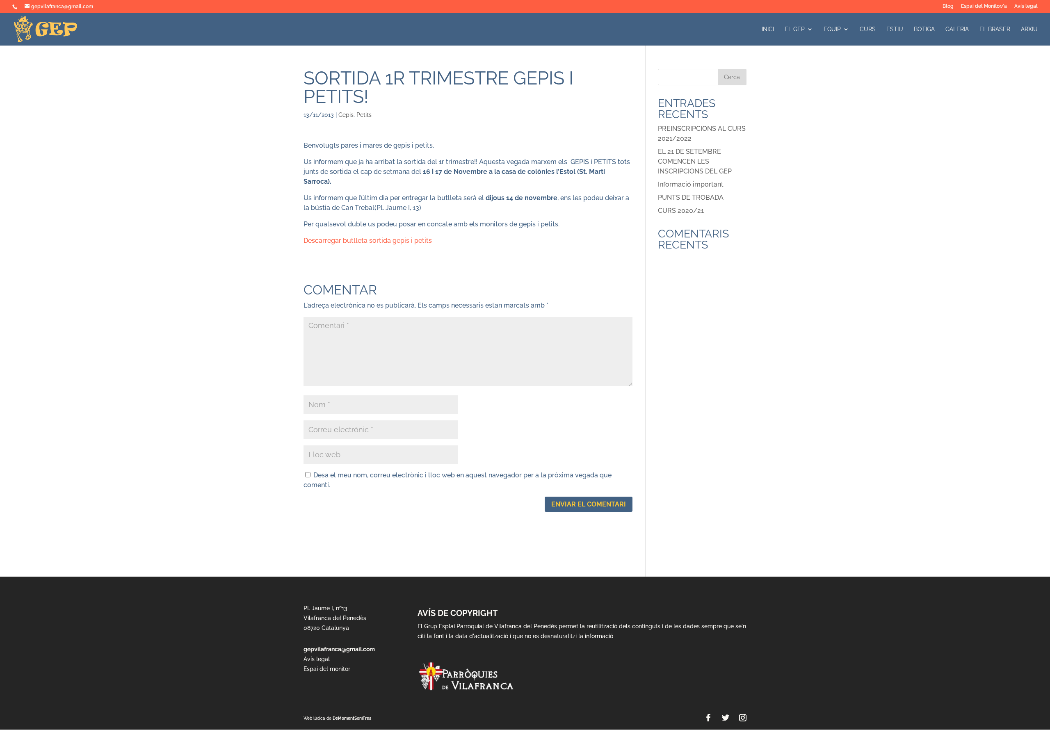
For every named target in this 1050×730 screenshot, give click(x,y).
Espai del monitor (327, 669)
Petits (364, 115)
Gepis (346, 115)
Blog (948, 6)
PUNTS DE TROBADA (691, 197)
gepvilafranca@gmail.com (339, 649)
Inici (768, 29)
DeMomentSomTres (352, 718)
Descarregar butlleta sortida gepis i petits (368, 240)
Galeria (957, 29)
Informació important (691, 184)
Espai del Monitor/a (984, 6)
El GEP (795, 29)
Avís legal (1026, 6)
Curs (868, 29)
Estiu (894, 29)
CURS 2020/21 (681, 210)
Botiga (924, 29)
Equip (832, 29)
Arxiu (1029, 29)
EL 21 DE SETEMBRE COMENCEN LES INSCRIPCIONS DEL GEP (695, 161)
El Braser (994, 29)
